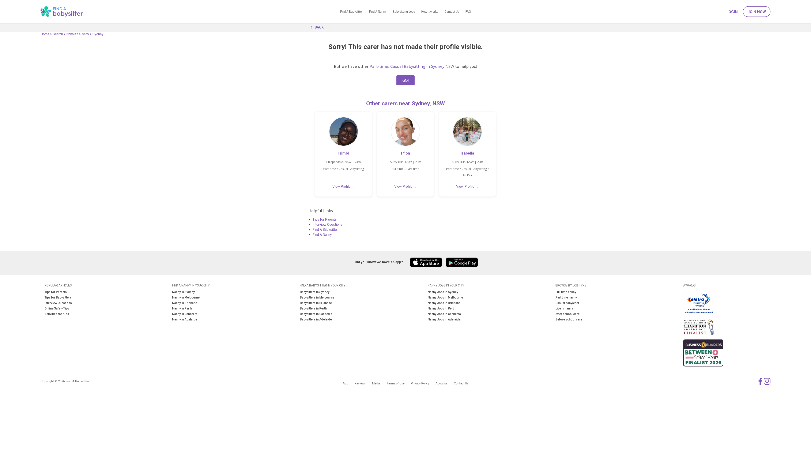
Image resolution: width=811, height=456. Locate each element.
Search (58, 34)
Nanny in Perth (182, 308)
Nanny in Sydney (183, 292)
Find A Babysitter (351, 11)
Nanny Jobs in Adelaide (444, 319)
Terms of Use (396, 383)
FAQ (468, 11)
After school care (567, 314)
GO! (405, 80)
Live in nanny (564, 308)
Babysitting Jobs (404, 11)
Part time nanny (566, 297)
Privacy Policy (420, 383)
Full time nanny (565, 292)
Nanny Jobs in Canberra (444, 314)
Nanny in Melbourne (186, 297)
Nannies (72, 34)
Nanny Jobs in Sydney (443, 292)
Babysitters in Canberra (316, 314)
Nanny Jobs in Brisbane (444, 303)
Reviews (360, 383)
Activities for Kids (57, 314)
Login (732, 12)
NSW (85, 34)
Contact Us (452, 11)
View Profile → (343, 187)
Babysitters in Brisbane (316, 303)
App (345, 383)
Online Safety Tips (57, 308)
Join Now (756, 12)
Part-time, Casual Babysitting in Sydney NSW (412, 66)
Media (376, 383)
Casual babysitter (567, 303)
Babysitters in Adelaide (316, 319)
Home (45, 34)
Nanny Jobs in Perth (441, 308)
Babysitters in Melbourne (317, 297)
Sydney (98, 34)
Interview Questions (327, 225)
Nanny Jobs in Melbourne (445, 297)
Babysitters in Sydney (314, 292)
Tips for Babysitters (58, 297)
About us (441, 383)
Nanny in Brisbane (184, 303)
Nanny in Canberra (184, 314)
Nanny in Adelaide (184, 319)
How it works (429, 11)
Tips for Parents (325, 219)
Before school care (568, 319)
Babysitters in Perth (313, 308)
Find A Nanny (377, 11)
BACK (319, 27)
